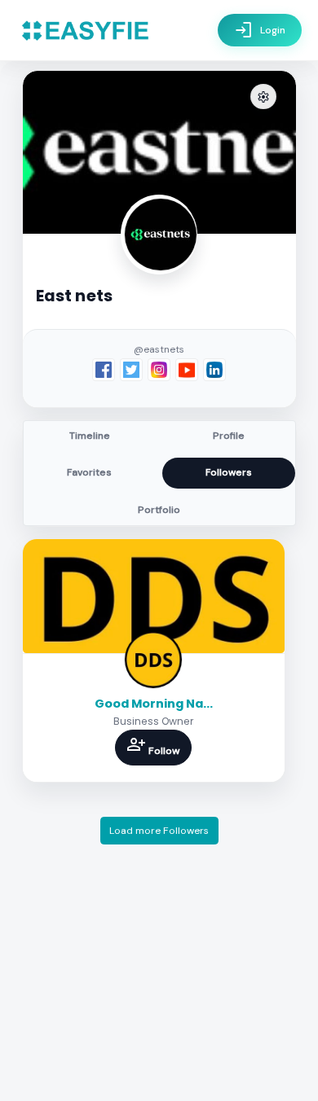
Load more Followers (159, 830)
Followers (228, 472)
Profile (229, 435)
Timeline (89, 435)
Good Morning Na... (154, 703)
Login (259, 30)
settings (263, 97)
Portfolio (159, 509)
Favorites (89, 472)
